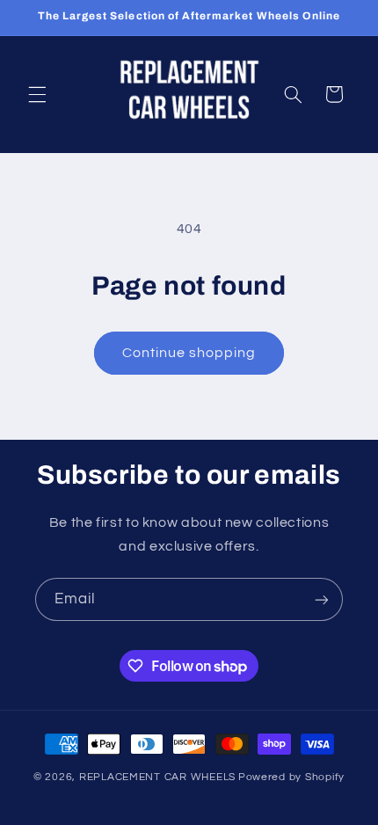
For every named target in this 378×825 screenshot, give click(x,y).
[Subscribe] (322, 599)
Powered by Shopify (291, 777)
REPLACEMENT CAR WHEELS (157, 777)
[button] (37, 94)
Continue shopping (189, 353)
